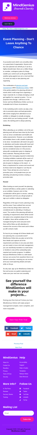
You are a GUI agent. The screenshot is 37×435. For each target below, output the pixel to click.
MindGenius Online (22, 88)
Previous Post (18, 343)
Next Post (18, 347)
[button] (12, 328)
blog (4, 28)
